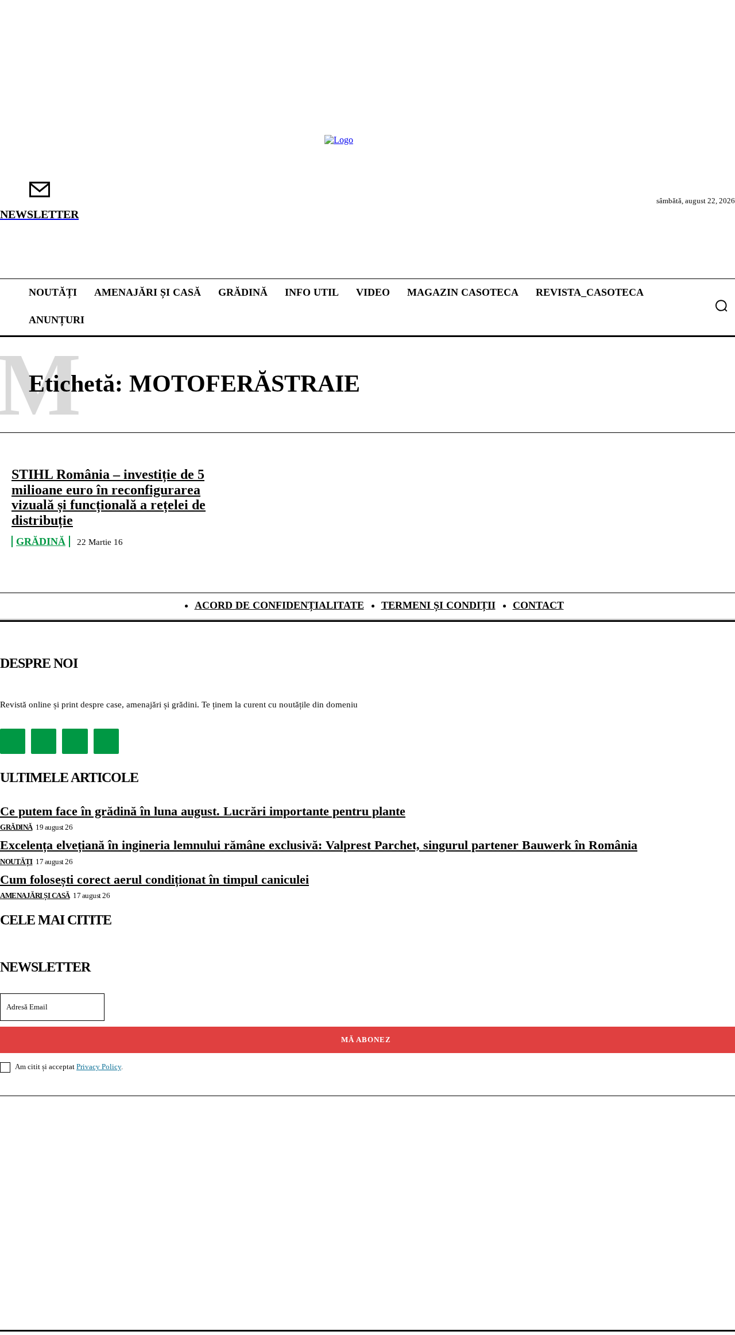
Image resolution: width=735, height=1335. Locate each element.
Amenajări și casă (35, 895)
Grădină (40, 541)
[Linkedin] (74, 741)
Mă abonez (366, 1039)
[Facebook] (12, 741)
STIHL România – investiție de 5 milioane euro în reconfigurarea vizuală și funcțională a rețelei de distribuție (108, 497)
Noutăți (16, 861)
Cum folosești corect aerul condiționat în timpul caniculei (154, 879)
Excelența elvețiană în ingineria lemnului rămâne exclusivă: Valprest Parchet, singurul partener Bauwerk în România (318, 845)
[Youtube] (106, 741)
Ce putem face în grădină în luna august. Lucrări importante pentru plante (202, 811)
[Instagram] (43, 741)
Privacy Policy (98, 1066)
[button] (721, 305)
